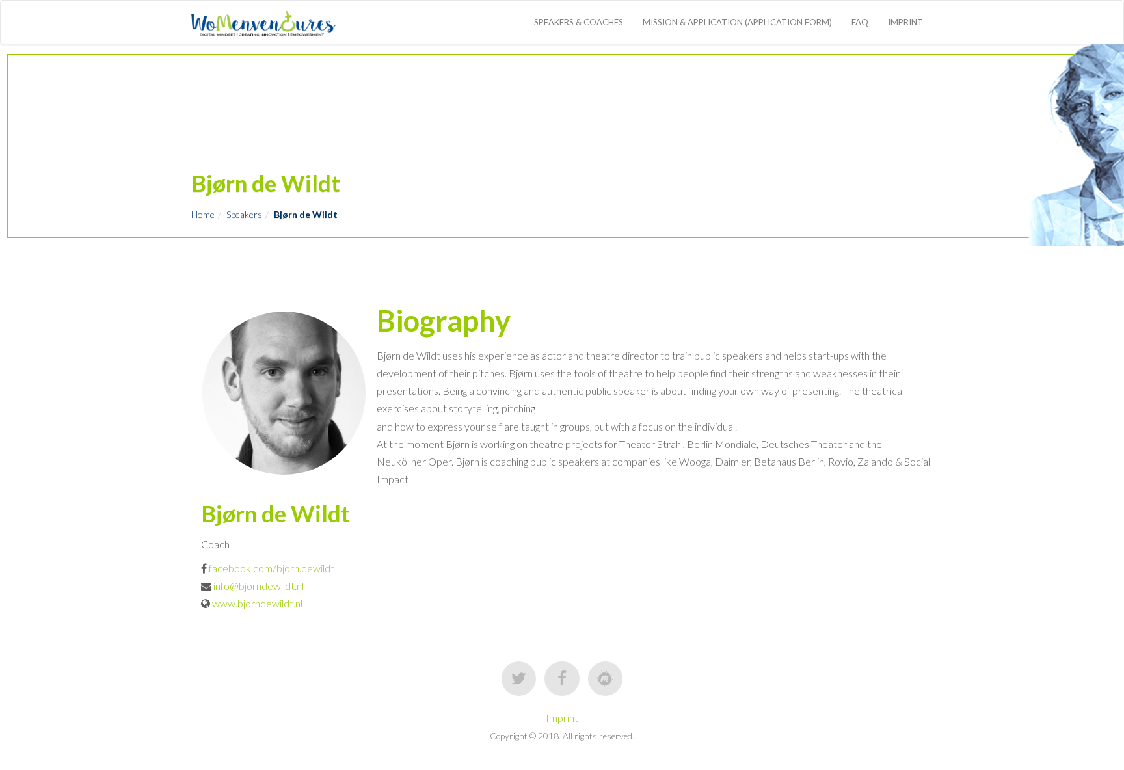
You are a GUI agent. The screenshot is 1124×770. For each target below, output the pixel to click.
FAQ (859, 22)
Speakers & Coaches (578, 22)
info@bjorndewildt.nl (257, 585)
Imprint (905, 22)
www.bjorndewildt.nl (257, 603)
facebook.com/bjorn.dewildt (271, 568)
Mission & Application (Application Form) (737, 22)
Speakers (244, 214)
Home (203, 214)
